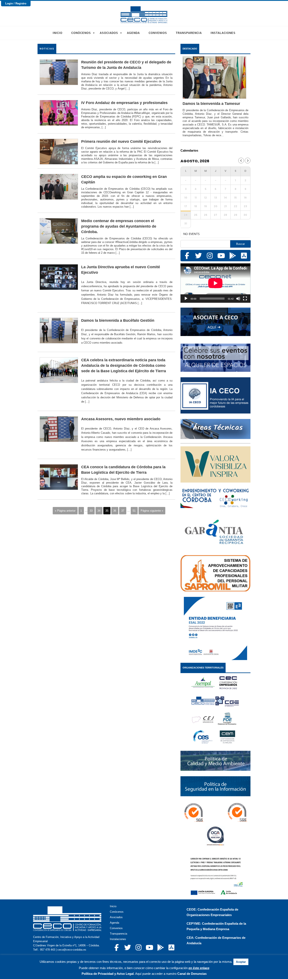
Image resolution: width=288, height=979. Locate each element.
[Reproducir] (186, 298)
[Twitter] (198, 256)
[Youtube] (221, 256)
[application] (215, 283)
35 (106, 510)
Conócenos (81, 33)
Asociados (109, 33)
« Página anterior (65, 510)
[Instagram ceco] (210, 256)
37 (122, 510)
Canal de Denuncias (192, 973)
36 (114, 510)
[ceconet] (232, 256)
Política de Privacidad (97, 973)
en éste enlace (198, 968)
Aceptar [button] (241, 961)
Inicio (57, 33)
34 (98, 510)
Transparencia (189, 33)
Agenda (133, 33)
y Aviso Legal (123, 973)
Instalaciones (223, 33)
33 (91, 510)
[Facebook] (187, 256)
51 (134, 510)
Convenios (158, 33)
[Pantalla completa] (245, 298)
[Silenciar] (238, 298)
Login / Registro (15, 3)
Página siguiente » (152, 510)
